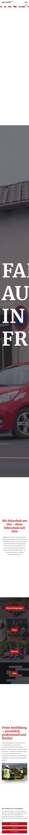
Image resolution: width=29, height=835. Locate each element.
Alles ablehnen (14, 831)
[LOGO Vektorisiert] (7, 2)
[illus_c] (15, 6)
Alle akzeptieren (14, 823)
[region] (14, 820)
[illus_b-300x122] (10, 6)
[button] (26, 2)
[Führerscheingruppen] (14, 608)
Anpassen (14, 827)
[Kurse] (14, 630)
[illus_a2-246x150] (5, 6)
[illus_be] (22, 6)
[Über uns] (14, 651)
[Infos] (14, 673)
